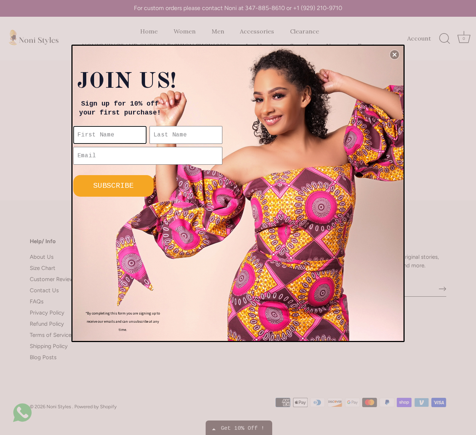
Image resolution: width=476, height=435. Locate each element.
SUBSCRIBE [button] (113, 185)
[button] (394, 54)
